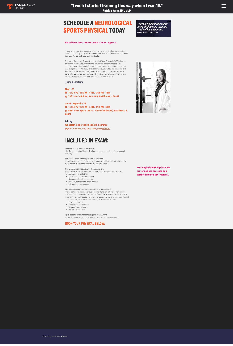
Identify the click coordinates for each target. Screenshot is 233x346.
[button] (223, 6)
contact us (106, 129)
